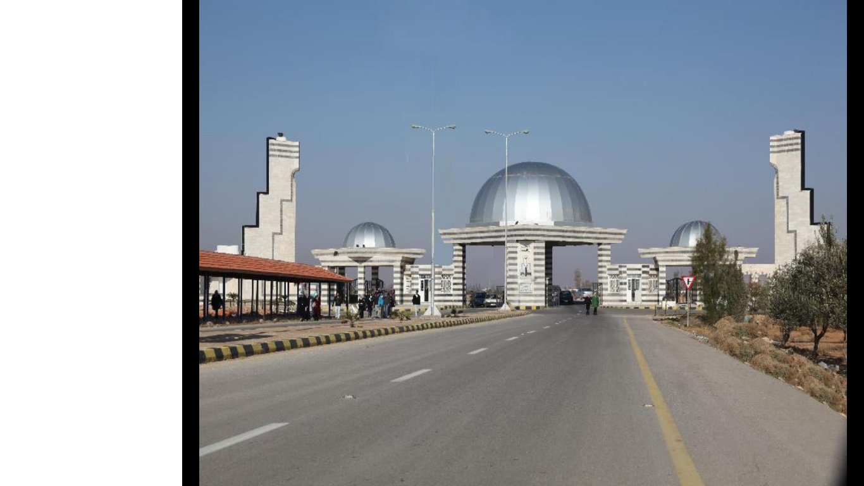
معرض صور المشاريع (795, 49)
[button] (847, 243)
